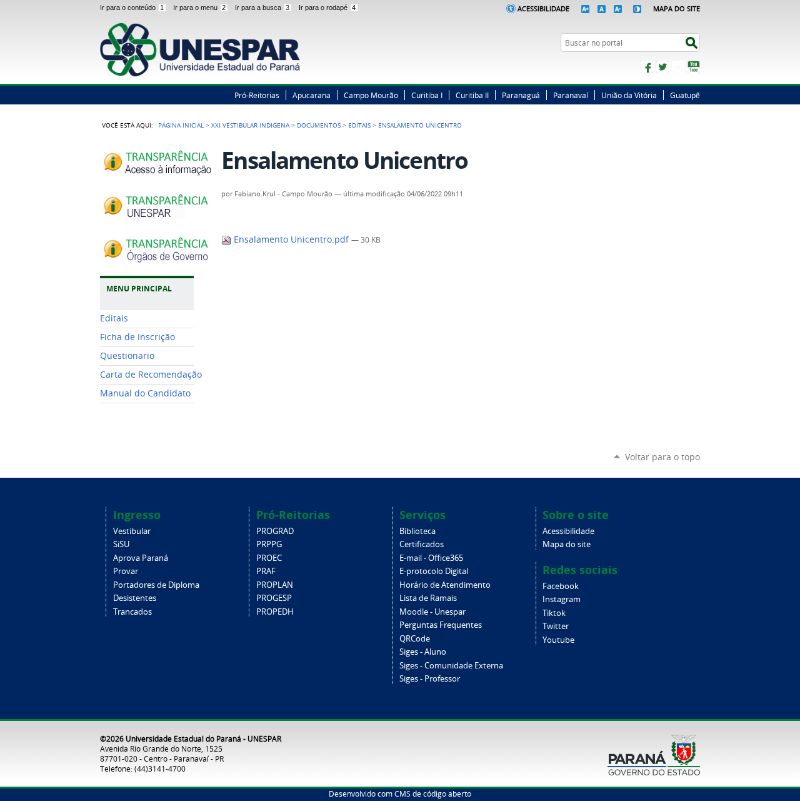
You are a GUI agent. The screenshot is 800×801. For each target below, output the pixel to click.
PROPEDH (275, 612)
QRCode (414, 638)
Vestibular (132, 531)
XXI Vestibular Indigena (250, 125)
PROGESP (274, 598)
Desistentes (134, 598)
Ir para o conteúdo (132, 7)
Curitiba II (472, 95)
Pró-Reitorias (256, 95)
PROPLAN (274, 585)
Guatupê (685, 95)
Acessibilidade (543, 8)
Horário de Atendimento (445, 585)
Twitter (662, 67)
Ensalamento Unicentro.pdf (291, 239)
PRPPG (269, 544)
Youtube (558, 640)
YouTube (694, 67)
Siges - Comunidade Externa (451, 665)
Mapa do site (566, 544)
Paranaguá (521, 95)
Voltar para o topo (662, 457)
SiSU (121, 544)
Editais (359, 125)
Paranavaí (570, 95)
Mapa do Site (676, 8)
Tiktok (554, 613)
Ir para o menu (199, 7)
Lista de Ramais (428, 598)
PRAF (266, 571)
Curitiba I (426, 95)
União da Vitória (629, 95)
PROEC (269, 558)
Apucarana (311, 95)
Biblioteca (417, 531)
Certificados (421, 544)
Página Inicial (181, 125)
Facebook (647, 67)
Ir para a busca (262, 7)
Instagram (678, 67)
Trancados (132, 612)
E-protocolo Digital (433, 571)
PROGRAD (275, 531)
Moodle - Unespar (432, 612)
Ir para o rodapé (327, 7)
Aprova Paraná (140, 558)
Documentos (319, 125)
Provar (125, 571)
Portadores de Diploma (156, 585)
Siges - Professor (429, 678)
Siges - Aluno (422, 652)
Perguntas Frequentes (440, 625)
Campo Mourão (371, 95)
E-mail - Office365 (431, 558)
